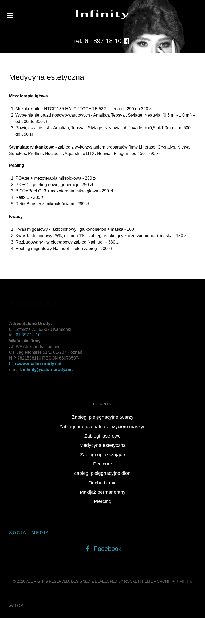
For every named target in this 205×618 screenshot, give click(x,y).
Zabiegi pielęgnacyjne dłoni (103, 473)
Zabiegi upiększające (102, 454)
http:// (35, 363)
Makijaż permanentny (102, 492)
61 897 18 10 (28, 335)
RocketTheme (138, 581)
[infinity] (102, 14)
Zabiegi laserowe (102, 436)
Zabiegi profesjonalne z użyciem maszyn (102, 426)
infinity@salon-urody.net (48, 369)
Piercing (102, 501)
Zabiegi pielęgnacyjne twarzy (102, 417)
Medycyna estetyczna (103, 445)
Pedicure (102, 464)
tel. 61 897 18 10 (97, 40)
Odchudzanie (102, 482)
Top (18, 605)
